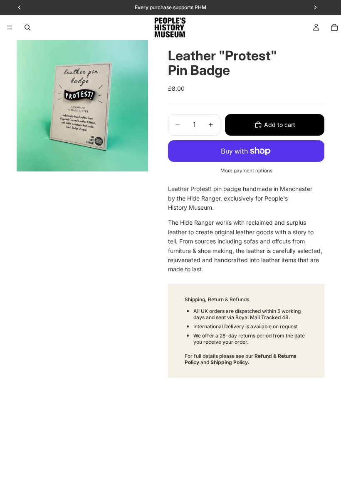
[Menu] (9, 27)
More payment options (246, 171)
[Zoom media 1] (82, 105)
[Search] (27, 27)
